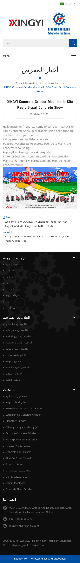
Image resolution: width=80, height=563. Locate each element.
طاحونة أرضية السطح (16, 324)
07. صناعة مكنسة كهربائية (19, 471)
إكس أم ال (11, 308)
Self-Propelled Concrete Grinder (24, 409)
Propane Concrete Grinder (21, 433)
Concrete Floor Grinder (19, 489)
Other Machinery (15, 483)
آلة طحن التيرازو (14, 374)
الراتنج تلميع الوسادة (16, 355)
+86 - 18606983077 (20, 519)
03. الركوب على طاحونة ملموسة (22, 427)
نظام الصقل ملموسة (16, 402)
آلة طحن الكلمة (13, 380)
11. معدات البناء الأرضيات (18, 446)
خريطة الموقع (12, 295)
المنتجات (10, 270)
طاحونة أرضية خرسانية (17, 330)
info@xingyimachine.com (24, 526)
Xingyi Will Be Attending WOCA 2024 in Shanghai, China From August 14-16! (37, 239)
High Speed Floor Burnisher (21, 440)
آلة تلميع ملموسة (14, 361)
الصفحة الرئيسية (26, 83)
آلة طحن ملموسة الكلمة (18, 367)
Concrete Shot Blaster (18, 452)
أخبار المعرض (54, 83)
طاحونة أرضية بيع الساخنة (18, 336)
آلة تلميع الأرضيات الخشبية (19, 343)
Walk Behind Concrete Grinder (23, 415)
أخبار (41, 83)
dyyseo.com (39, 545)
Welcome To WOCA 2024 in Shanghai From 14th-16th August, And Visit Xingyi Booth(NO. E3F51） (36, 224)
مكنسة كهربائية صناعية (17, 396)
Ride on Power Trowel (18, 458)
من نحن (9, 277)
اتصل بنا (10, 289)
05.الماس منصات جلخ (17, 477)
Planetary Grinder (16, 421)
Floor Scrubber (14, 464)
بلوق (8, 302)
